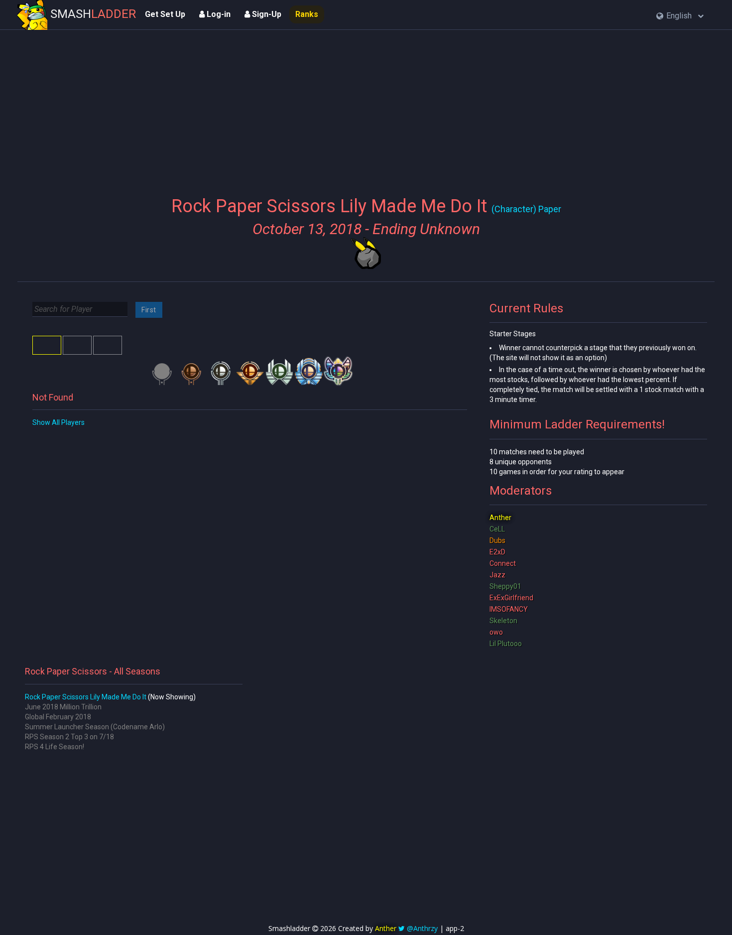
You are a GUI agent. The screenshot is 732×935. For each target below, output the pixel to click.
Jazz (497, 575)
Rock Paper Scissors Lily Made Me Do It (85, 697)
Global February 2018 (58, 717)
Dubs (497, 540)
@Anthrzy (422, 928)
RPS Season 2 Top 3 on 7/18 (69, 737)
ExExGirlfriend (511, 598)
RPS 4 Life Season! (54, 747)
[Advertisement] (366, 107)
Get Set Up (165, 14)
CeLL (497, 529)
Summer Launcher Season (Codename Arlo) (95, 727)
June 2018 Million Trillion (63, 707)
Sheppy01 (505, 586)
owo (496, 632)
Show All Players (58, 422)
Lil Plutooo (505, 644)
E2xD (497, 552)
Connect (502, 563)
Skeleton (503, 621)
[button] (680, 16)
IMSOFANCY (508, 609)
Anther (500, 518)
